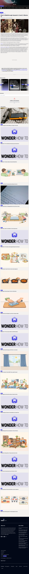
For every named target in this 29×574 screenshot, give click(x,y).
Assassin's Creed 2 (3, 47)
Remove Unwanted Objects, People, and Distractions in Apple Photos (23, 530)
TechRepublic (12, 566)
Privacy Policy (2, 551)
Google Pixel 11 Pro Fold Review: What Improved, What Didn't (10, 143)
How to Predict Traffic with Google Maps (23, 536)
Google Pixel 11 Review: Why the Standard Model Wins (9, 161)
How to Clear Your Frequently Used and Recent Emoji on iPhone (23, 543)
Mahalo (2, 43)
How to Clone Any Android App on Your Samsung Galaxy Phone (23, 532)
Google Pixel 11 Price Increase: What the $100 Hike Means (9, 331)
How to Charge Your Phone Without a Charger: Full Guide (9, 125)
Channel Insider (25, 566)
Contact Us (2, 553)
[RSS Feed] (5, 536)
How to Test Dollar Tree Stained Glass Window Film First (9, 184)
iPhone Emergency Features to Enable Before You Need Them (10, 412)
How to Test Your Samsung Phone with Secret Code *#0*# (23, 541)
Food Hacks (12, 7)
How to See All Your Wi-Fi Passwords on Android (23, 528)
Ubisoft (8, 47)
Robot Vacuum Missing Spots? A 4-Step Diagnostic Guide (9, 511)
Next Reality (9, 7)
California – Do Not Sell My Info (5, 554)
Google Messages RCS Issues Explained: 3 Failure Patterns (9, 430)
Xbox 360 (14, 4)
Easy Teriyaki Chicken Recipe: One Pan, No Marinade (8, 291)
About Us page (7, 534)
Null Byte (16, 7)
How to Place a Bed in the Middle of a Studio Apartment (9, 228)
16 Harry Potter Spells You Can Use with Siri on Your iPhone (23, 534)
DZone (2, 568)
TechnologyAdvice (7, 566)
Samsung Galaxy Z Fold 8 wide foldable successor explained (9, 489)
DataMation (20, 566)
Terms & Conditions (3, 550)
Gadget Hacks (4, 7)
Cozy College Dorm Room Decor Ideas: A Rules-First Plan (9, 394)
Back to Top (3, 560)
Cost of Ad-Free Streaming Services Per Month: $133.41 (9, 471)
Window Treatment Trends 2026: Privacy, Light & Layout (9, 372)
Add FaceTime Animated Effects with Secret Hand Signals (23, 539)
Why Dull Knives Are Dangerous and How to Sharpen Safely (9, 313)
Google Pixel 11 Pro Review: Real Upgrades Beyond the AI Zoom (10, 246)
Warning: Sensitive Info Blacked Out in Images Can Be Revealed (23, 547)
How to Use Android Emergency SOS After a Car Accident (9, 349)
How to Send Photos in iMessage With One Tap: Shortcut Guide (10, 206)
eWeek (16, 566)
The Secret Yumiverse (21, 7)
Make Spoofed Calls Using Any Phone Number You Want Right (23, 545)
